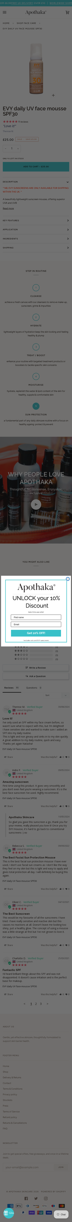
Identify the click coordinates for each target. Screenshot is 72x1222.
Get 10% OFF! (36, 633)
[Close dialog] (68, 579)
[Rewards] (8, 1213)
